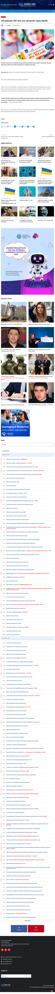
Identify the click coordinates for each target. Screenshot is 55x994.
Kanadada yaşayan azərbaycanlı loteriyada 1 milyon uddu (40, 350)
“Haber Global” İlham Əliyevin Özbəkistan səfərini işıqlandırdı (21, 688)
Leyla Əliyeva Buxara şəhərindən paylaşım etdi (18, 707)
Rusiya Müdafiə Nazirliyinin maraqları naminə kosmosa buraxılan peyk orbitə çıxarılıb (25, 894)
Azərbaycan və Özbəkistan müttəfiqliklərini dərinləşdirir (21, 856)
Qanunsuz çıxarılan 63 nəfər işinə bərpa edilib (12, 404)
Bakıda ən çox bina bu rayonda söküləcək (11, 324)
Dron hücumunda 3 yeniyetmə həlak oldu (15, 812)
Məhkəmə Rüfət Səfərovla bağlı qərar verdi (15, 863)
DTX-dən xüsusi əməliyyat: (12, 378)
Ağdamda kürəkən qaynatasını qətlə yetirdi (15, 608)
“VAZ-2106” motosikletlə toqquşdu (17, 612)
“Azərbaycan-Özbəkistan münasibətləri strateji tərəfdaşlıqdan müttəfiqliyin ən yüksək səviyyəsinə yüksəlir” (28, 848)
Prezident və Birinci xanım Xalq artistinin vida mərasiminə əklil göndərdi (22, 531)
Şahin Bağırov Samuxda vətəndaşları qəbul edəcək (17, 797)
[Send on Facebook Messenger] (17, 126)
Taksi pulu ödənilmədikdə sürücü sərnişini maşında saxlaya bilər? (21, 600)
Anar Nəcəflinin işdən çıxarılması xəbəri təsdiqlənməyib (11, 350)
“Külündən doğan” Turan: (26, 200)
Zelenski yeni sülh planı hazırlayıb (13, 623)
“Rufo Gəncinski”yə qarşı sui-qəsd (41, 404)
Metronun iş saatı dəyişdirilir (12, 558)
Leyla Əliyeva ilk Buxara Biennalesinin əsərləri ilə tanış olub (22, 665)
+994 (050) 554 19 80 (7, 959)
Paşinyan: (22, 793)
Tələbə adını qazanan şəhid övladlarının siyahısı (17, 535)
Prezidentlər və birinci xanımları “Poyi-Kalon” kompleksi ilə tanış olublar (22, 740)
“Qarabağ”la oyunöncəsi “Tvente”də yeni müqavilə (17, 627)
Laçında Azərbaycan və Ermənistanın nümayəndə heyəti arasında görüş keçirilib (24, 474)
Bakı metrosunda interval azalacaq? (16, 763)
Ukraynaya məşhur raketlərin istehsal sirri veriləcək (17, 820)
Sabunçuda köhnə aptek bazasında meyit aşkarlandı (17, 756)
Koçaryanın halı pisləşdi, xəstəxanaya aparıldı (16, 497)
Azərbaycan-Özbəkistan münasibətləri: (26, 752)
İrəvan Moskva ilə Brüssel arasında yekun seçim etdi (18, 906)
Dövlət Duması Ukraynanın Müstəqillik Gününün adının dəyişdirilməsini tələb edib (24, 887)
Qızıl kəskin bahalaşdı (11, 485)
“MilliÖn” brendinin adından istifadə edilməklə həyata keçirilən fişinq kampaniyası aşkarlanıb (27, 852)
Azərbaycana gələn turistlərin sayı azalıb (15, 597)
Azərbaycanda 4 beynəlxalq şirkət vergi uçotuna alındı (18, 909)
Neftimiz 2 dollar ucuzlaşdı (12, 615)
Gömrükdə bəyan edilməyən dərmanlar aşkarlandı (17, 725)
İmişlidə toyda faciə (16, 913)
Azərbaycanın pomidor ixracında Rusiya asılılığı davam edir (19, 504)
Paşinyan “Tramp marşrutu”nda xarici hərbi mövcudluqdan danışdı (21, 898)
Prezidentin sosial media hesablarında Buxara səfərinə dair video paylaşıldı (23, 828)
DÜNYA (3, 17)
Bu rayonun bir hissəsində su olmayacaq (15, 699)
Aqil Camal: (25, 859)
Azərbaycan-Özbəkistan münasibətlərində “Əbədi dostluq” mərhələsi (21, 832)
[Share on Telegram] (29, 126)
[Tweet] (23, 126)
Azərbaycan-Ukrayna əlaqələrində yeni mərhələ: (41, 377)
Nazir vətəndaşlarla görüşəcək (13, 778)
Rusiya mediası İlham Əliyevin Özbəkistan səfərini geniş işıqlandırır (21, 917)
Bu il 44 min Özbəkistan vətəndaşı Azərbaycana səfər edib (19, 676)
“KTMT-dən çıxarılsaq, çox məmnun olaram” (18, 843)
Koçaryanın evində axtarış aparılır (13, 630)
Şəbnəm (9, 25)
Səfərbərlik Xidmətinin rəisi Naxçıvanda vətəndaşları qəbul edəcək (21, 774)
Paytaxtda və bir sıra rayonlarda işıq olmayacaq (17, 646)
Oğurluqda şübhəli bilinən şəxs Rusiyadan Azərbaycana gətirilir (20, 718)
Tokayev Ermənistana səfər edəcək (14, 680)
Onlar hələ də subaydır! (24, 604)
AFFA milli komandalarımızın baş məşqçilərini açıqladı (18, 804)
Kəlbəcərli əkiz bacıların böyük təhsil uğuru (28, 550)
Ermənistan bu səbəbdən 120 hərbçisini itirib (16, 744)
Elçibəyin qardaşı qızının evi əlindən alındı (18, 673)
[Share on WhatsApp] (3, 126)
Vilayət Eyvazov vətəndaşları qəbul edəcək (15, 801)
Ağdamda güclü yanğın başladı (13, 729)
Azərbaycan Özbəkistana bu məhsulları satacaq (17, 733)
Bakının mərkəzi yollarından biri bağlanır (15, 737)
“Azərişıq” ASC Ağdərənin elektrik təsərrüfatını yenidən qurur (22, 500)
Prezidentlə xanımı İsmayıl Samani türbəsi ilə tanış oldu (18, 875)
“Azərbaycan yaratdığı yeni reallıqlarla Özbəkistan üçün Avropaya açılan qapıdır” (24, 890)
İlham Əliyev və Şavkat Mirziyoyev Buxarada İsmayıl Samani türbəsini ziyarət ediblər (25, 748)
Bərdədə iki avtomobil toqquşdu (16, 658)
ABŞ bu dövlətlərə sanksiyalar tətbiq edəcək (16, 703)
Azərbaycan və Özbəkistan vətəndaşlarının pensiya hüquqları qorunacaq (22, 767)
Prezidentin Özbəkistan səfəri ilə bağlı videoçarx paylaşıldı (19, 661)
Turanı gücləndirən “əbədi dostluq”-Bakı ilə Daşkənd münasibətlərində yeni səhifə (26, 816)
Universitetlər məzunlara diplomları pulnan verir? (17, 562)
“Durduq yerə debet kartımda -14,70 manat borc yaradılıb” (25, 470)
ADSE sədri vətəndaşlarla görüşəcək (14, 786)
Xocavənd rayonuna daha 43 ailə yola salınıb (16, 512)
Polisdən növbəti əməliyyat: (17, 771)
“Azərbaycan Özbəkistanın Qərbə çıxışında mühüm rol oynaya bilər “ (21, 872)
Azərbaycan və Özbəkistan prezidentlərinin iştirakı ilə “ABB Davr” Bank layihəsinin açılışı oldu (27, 824)
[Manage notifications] (52, 991)
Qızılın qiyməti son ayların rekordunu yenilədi (16, 515)
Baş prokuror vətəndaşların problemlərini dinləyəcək (18, 782)
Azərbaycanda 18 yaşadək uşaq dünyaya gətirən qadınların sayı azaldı (22, 466)
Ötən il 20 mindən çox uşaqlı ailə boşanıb (15, 478)
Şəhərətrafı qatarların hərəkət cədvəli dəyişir (16, 710)
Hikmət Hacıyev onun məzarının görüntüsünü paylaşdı (19, 789)
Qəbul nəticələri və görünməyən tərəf (14, 619)
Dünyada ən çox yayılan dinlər (45, 220)
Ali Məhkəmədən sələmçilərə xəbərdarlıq (15, 577)
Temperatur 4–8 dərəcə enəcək (17, 459)
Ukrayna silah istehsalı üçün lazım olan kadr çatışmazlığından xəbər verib (8, 202)
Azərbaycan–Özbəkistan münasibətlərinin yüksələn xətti (18, 759)
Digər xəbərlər (27, 920)
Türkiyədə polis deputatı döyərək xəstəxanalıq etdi (17, 519)
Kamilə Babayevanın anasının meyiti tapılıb (39, 324)
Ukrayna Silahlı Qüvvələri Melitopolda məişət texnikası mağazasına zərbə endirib (45, 182)
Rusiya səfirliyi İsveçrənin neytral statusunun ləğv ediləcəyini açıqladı (21, 883)
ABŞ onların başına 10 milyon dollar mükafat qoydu (17, 593)
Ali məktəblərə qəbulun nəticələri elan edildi (16, 714)
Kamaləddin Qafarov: (29, 589)
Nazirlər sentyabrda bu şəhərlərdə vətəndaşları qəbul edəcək (22, 808)
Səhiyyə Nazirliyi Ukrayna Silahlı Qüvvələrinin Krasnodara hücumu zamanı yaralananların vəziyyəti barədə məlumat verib (28, 868)
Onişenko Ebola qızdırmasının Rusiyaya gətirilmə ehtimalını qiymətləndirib (27, 182)
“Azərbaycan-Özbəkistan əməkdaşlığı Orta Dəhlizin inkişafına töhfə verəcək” (23, 839)
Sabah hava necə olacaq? (12, 508)
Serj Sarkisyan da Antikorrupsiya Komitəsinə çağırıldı (8, 162)
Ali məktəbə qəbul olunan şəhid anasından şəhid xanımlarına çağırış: (7, 182)
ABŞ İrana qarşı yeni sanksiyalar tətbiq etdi (15, 654)
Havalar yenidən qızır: (17, 879)
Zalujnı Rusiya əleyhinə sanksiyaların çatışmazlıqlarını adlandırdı (20, 543)
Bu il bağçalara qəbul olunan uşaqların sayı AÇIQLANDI (18, 684)
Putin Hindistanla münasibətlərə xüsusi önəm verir (17, 565)
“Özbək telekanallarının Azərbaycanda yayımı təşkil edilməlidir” (20, 902)
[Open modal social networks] (33, 126)
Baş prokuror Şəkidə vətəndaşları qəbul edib (19, 463)
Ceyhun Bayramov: (22, 836)
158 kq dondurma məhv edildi (12, 481)
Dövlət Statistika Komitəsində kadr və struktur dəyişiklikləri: (23, 722)
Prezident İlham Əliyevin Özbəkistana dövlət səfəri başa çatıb (22, 695)
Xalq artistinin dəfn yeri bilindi (13, 669)
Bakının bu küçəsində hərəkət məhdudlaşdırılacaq (17, 691)
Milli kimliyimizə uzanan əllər (19, 584)
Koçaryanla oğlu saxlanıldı (12, 580)
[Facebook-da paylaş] (9, 126)
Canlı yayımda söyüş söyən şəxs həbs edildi (16, 650)
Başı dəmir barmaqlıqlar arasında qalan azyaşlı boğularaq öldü (20, 569)
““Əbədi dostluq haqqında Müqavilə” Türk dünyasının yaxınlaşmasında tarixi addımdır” (25, 523)
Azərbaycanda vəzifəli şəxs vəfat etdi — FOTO (16, 493)
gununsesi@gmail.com (7, 961)
